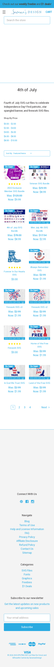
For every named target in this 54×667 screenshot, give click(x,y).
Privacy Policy (27, 536)
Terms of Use (27, 525)
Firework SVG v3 (14, 307)
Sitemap (27, 552)
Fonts (27, 574)
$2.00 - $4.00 (10, 128)
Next (44, 407)
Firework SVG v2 (40, 307)
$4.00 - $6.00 (10, 132)
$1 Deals (27, 586)
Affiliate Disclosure (27, 540)
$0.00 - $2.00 (10, 124)
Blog (27, 521)
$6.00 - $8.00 (10, 136)
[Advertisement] (27, 55)
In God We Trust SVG (14, 383)
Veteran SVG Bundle (40, 183)
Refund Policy (27, 544)
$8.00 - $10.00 (10, 140)
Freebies (27, 582)
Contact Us (27, 548)
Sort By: (9, 153)
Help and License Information (27, 529)
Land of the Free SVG (39, 383)
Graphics (27, 578)
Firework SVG (14, 348)
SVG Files (27, 570)
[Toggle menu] (4, 12)
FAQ (27, 533)
